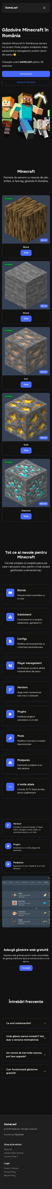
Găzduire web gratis (26, 82)
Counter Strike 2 (11, 1156)
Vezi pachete (26, 74)
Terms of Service (11, 1168)
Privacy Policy (10, 1172)
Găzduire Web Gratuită (13, 1153)
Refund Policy (10, 1175)
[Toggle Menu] (44, 7)
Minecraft (8, 1149)
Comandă (26, 968)
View (26, 252)
